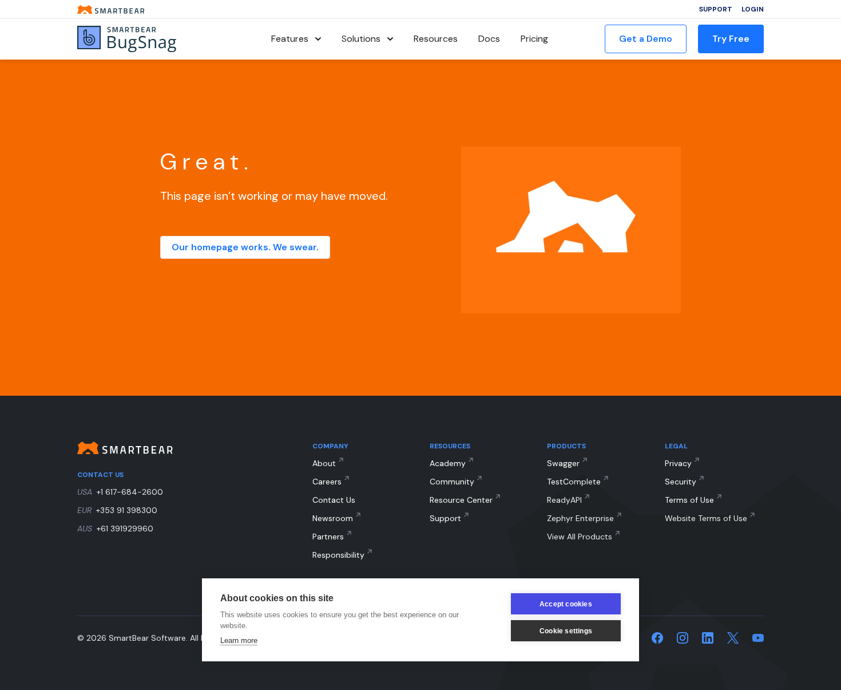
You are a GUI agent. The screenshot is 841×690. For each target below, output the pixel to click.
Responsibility (338, 555)
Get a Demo (645, 39)
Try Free (730, 39)
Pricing (534, 39)
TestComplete (574, 481)
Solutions (361, 39)
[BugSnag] (146, 39)
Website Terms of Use (706, 518)
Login (752, 9)
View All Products (579, 536)
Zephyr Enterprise (580, 518)
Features (289, 39)
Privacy (678, 463)
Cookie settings (565, 631)
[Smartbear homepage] (111, 9)
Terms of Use (689, 500)
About (324, 463)
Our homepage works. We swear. (245, 247)
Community (452, 481)
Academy (448, 463)
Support (715, 9)
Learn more (238, 640)
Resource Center (461, 500)
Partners (328, 536)
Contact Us (333, 500)
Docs (489, 39)
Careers (327, 481)
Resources (436, 39)
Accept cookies (565, 604)
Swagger (563, 463)
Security (680, 481)
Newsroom (332, 518)
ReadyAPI (564, 500)
